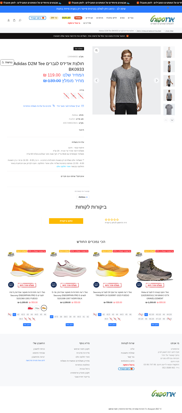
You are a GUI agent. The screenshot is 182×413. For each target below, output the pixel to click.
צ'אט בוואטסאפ (127, 361)
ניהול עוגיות (85, 369)
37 (52, 317)
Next (156, 80)
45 (126, 315)
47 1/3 (158, 319)
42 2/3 (151, 315)
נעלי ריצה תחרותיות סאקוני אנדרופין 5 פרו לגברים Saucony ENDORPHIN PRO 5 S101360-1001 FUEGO (27, 295)
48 (164, 319)
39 (70, 317)
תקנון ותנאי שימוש (82, 349)
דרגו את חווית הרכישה (35, 360)
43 (113, 315)
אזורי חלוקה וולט (83, 357)
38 (61, 317)
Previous (96, 80)
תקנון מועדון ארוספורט (80, 373)
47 (111, 319)
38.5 (65, 317)
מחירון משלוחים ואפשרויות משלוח (75, 361)
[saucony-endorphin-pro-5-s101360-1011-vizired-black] (30, 308)
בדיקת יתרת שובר (82, 377)
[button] (7, 62)
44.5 (121, 315)
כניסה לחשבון (39, 349)
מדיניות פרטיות (83, 353)
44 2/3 (169, 315)
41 (100, 315)
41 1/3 (140, 315)
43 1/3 (158, 315)
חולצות (72, 119)
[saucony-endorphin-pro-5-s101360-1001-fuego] (44, 308)
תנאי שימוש (113, 409)
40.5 (95, 315)
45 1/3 (140, 319)
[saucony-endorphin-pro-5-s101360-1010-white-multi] (37, 308)
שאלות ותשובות (127, 353)
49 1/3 (169, 319)
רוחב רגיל (155, 325)
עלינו (132, 349)
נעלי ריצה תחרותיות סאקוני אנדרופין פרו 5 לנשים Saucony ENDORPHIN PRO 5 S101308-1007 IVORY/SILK (70, 295)
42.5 (108, 315)
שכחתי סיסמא (39, 353)
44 (164, 315)
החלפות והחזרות (82, 365)
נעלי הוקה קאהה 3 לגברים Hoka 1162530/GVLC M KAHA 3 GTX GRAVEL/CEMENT (155, 295)
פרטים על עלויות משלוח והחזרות (37, 106)
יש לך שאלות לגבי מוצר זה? (68, 106)
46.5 (106, 319)
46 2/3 (151, 319)
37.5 (56, 317)
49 (119, 319)
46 (146, 319)
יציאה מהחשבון (38, 357)
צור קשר (131, 357)
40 (74, 317)
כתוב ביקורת (66, 221)
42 (146, 315)
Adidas (75, 115)
